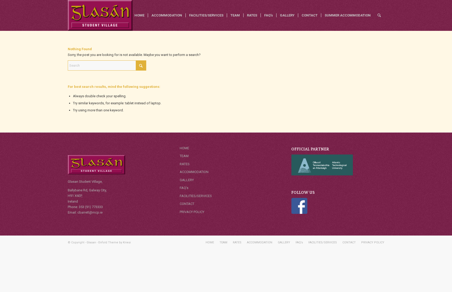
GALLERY (187, 180)
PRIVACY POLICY (192, 212)
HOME (184, 148)
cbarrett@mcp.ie (90, 212)
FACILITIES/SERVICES (196, 196)
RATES (185, 164)
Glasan (91, 242)
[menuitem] (139, 15)
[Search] (379, 15)
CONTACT (187, 204)
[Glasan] (100, 15)
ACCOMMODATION (194, 172)
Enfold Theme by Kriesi (114, 242)
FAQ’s (184, 188)
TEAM (184, 156)
